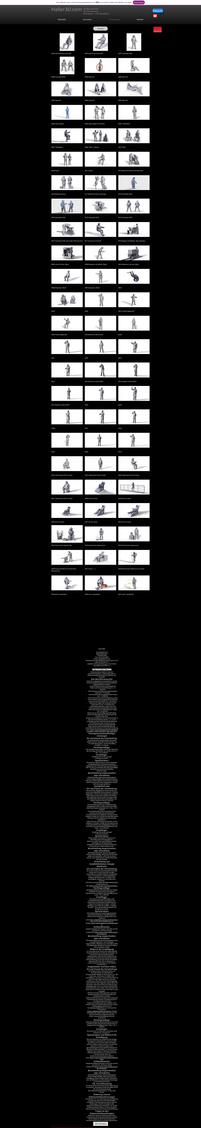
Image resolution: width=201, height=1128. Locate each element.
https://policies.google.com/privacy (99, 1011)
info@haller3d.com (104, 659)
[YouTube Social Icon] (155, 16)
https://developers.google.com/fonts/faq (103, 920)
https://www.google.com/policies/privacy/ (103, 886)
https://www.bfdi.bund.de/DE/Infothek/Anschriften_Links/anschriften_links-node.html (102, 730)
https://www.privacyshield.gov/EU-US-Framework (106, 933)
